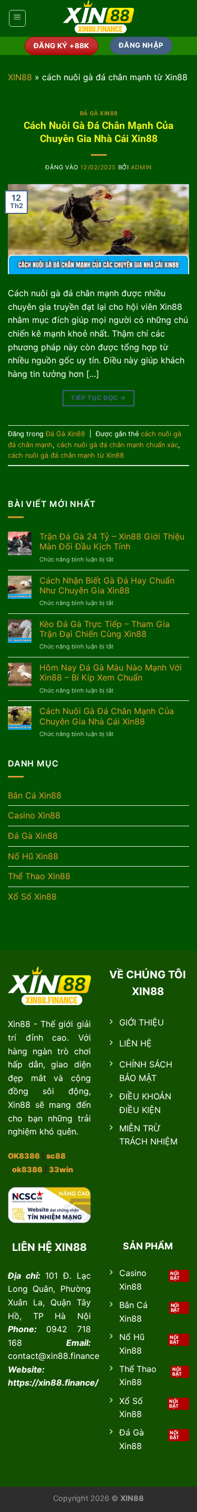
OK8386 (24, 1155)
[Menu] (17, 18)
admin (141, 167)
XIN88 (20, 77)
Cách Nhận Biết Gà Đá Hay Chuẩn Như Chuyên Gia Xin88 (106, 586)
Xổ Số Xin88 (32, 896)
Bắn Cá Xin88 (34, 795)
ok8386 (27, 1169)
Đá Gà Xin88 (98, 113)
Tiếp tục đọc (98, 398)
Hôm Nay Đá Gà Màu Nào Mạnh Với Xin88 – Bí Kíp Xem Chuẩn (110, 673)
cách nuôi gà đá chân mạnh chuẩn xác (117, 445)
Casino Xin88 (34, 815)
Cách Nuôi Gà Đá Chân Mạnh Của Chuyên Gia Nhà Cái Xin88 (98, 132)
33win (61, 1169)
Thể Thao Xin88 (39, 876)
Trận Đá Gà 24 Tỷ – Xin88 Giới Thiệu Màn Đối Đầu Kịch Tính (111, 542)
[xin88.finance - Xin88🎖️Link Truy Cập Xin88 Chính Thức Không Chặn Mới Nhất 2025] (98, 18)
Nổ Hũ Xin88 (33, 856)
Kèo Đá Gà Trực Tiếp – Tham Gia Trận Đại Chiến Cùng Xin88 (104, 629)
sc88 (56, 1155)
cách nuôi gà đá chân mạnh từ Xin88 (66, 455)
